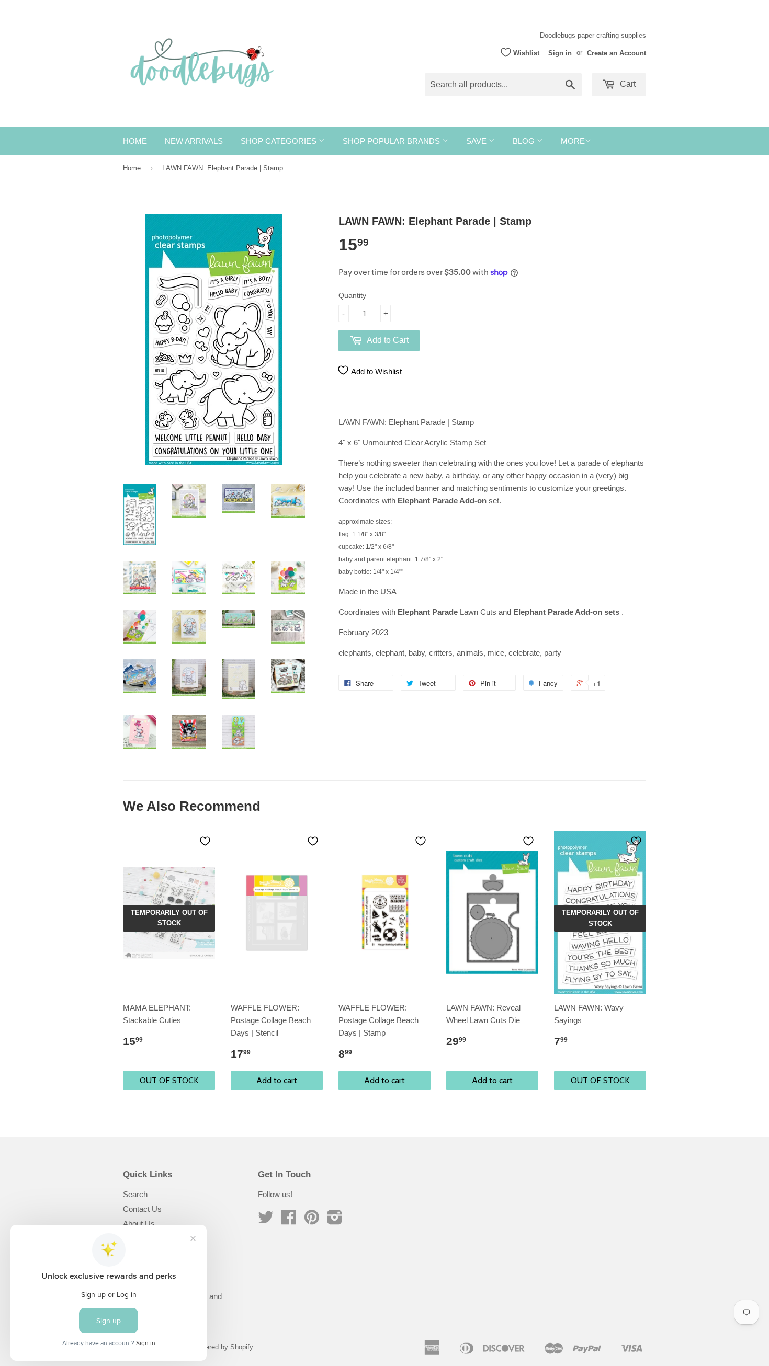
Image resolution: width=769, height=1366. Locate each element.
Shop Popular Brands (392, 140)
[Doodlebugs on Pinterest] (312, 1220)
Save (477, 140)
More (573, 140)
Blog (525, 140)
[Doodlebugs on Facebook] (289, 1220)
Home (135, 140)
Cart (627, 83)
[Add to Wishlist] (205, 841)
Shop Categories (280, 140)
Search (135, 1194)
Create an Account (616, 52)
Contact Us (142, 1208)
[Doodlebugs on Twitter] (266, 1220)
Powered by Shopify (223, 1347)
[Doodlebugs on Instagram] (335, 1220)
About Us (139, 1223)
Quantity (352, 295)
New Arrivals (194, 140)
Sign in (560, 52)
